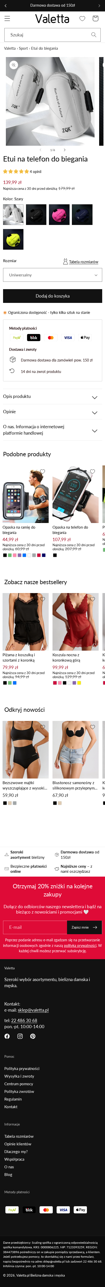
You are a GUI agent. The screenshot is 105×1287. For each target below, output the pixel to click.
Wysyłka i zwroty (19, 1076)
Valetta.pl (23, 1275)
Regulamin (13, 1099)
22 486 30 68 (24, 1020)
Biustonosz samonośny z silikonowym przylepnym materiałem (73, 785)
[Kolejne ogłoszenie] (99, 5)
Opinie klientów (17, 1144)
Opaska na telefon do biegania (70, 530)
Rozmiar (10, 260)
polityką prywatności (80, 945)
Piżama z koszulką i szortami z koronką (19, 657)
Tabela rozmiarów (83, 261)
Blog (8, 1174)
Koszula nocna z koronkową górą (66, 657)
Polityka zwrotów (19, 1091)
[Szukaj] (93, 34)
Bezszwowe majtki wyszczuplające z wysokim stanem (25, 785)
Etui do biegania (44, 48)
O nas (9, 1166)
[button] (7, 18)
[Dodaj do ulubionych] (42, 471)
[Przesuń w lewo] (40, 150)
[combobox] (52, 35)
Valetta (10, 48)
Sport (23, 48)
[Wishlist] (82, 18)
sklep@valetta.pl (33, 1010)
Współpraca (14, 1159)
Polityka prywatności (22, 1068)
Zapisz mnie (80, 927)
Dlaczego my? (16, 1151)
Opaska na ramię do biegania (19, 530)
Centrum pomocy (18, 1083)
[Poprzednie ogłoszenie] (5, 5)
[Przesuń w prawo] (64, 150)
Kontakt (10, 1106)
